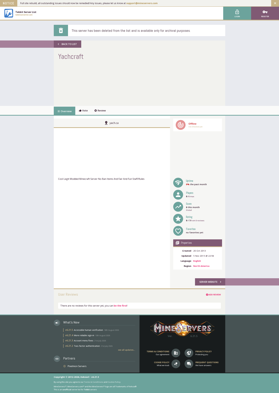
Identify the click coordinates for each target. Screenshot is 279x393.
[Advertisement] (111, 82)
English (197, 260)
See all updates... (126, 349)
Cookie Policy (114, 382)
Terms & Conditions (93, 382)
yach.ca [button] (114, 123)
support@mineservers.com (142, 3)
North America (201, 265)
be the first (120, 305)
